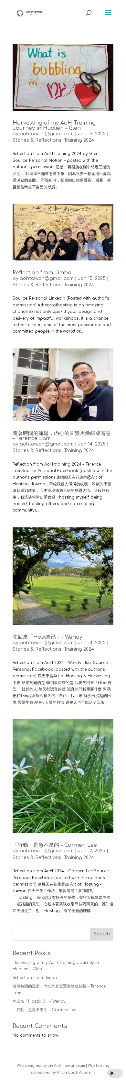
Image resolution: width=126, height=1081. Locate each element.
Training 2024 (79, 140)
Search (102, 934)
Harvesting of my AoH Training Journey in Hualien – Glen (54, 125)
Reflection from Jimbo (42, 273)
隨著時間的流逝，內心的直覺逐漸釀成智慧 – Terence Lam (62, 435)
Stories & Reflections (37, 140)
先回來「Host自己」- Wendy (47, 637)
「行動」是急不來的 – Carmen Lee (55, 845)
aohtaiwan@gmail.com (47, 133)
